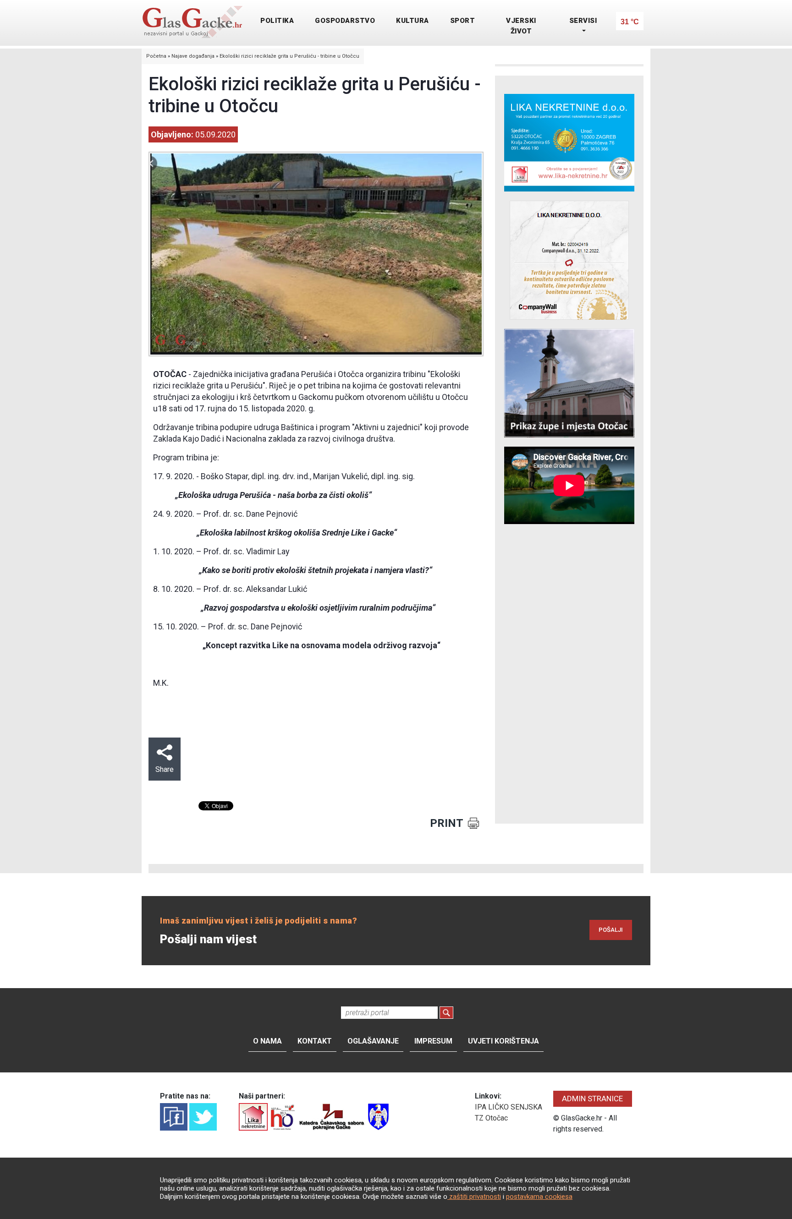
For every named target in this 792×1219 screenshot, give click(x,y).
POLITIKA (277, 20)
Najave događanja (192, 56)
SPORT (462, 20)
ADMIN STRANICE (592, 1098)
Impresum (433, 1041)
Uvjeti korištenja (503, 1041)
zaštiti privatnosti (474, 1196)
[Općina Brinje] (378, 1116)
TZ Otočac (491, 1118)
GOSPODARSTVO (345, 20)
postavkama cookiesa (539, 1196)
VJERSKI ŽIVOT (521, 25)
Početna (156, 56)
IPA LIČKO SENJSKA (508, 1107)
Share (164, 769)
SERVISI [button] (583, 20)
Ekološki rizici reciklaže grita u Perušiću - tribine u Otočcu (289, 56)
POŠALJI (611, 929)
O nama (267, 1041)
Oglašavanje (373, 1041)
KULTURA (412, 20)
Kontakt (314, 1041)
